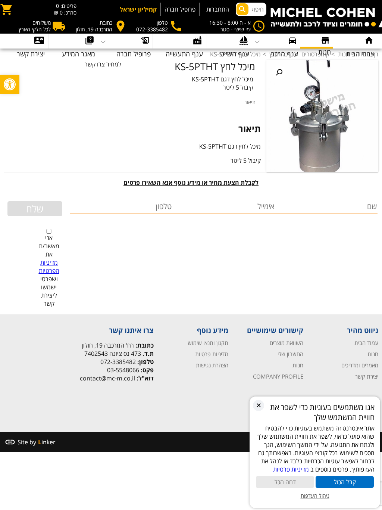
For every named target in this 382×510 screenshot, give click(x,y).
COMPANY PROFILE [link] (278, 376)
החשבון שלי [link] (290, 354)
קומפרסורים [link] (315, 54)
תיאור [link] (250, 102)
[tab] (250, 102)
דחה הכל (285, 482)
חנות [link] (344, 54)
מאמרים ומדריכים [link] (359, 365)
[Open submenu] (74, 41)
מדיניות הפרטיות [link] (49, 266)
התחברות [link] (217, 9)
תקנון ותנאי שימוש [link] (208, 342)
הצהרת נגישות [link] (212, 365)
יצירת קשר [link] (366, 376)
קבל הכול (345, 482)
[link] (9, 84)
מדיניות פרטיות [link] (211, 354)
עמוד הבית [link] (366, 342)
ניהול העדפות (315, 495)
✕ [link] (259, 405)
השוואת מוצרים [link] (286, 342)
